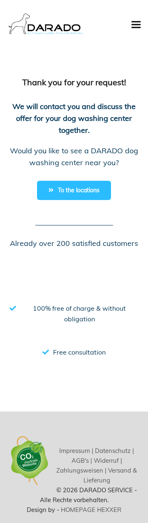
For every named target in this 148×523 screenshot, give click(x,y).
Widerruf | (107, 460)
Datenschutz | (113, 451)
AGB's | (82, 460)
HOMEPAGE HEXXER (91, 510)
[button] (136, 24)
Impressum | (76, 451)
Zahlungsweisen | (81, 470)
